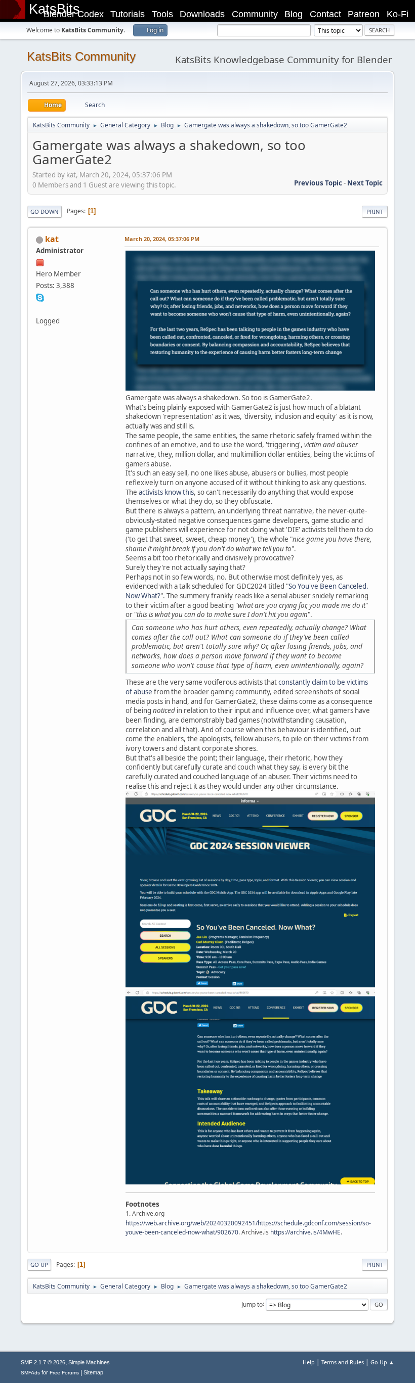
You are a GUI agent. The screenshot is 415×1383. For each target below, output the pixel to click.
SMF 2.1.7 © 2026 (43, 1362)
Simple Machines (89, 1362)
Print (374, 211)
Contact (325, 14)
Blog (293, 14)
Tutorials (127, 14)
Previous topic (318, 182)
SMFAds (30, 1372)
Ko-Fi (397, 14)
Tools (162, 14)
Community (255, 14)
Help (309, 1362)
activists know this (166, 492)
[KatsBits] (40, 308)
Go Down (44, 211)
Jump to (252, 1304)
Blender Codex (74, 14)
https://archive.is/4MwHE (305, 1232)
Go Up (39, 1264)
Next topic (365, 182)
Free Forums (64, 1372)
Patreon (364, 14)
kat (52, 239)
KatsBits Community (81, 56)
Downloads (202, 14)
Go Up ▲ (382, 1362)
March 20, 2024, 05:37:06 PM (161, 239)
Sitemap (93, 1372)
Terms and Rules (342, 1362)
